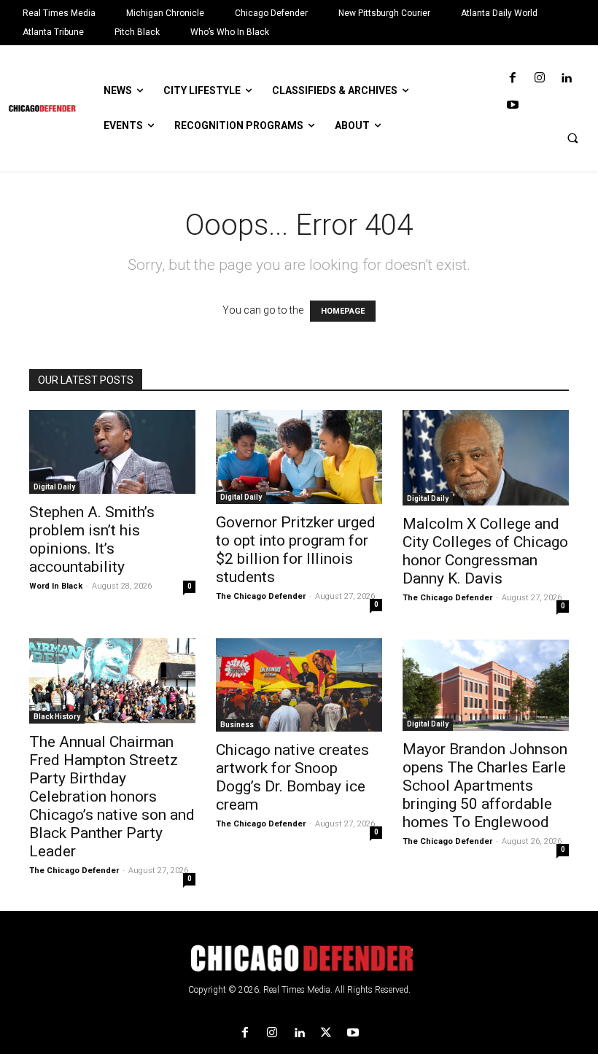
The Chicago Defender (261, 596)
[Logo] (299, 958)
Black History (57, 717)
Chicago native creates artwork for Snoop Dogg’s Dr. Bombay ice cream (292, 777)
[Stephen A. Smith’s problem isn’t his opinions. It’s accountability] (112, 452)
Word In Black (55, 586)
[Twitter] (326, 1033)
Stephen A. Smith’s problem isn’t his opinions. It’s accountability (92, 539)
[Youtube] (512, 105)
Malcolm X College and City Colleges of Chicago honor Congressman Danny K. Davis (485, 551)
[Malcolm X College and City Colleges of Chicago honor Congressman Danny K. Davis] (486, 457)
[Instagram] (539, 78)
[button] (572, 138)
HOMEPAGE (343, 311)
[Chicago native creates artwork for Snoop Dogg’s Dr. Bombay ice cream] (299, 685)
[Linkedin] (566, 78)
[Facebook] (512, 78)
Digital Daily (54, 487)
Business (237, 725)
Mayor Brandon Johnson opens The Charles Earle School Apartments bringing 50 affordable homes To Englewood (485, 785)
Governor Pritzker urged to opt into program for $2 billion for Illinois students (296, 550)
